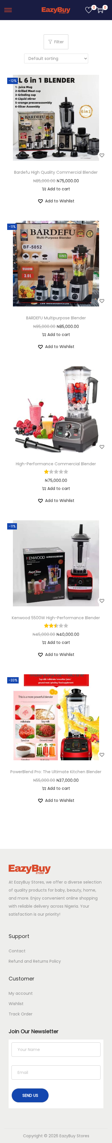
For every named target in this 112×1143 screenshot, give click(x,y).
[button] (102, 155)
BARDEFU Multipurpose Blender (56, 318)
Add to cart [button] (58, 189)
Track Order (20, 1014)
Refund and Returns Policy (35, 961)
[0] (88, 10)
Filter (59, 42)
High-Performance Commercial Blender (56, 464)
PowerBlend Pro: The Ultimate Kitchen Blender (55, 772)
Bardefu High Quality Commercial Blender (56, 172)
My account (21, 993)
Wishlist (16, 1004)
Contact (17, 951)
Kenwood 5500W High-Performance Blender (56, 618)
